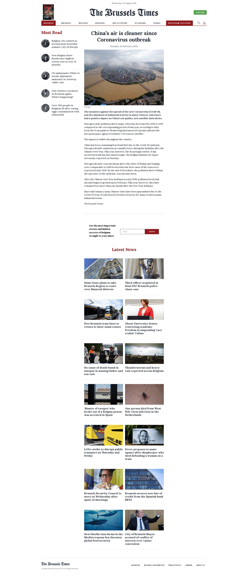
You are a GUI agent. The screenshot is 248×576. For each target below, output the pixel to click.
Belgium (83, 23)
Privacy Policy (174, 565)
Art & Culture (119, 23)
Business (100, 23)
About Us (200, 565)
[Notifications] (204, 23)
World (156, 23)
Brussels (66, 23)
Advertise (135, 565)
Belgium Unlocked (179, 23)
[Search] (199, 23)
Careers (188, 565)
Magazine (48, 23)
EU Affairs (140, 23)
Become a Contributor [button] (154, 565)
